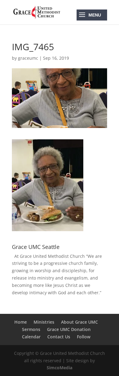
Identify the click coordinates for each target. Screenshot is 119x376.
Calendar (31, 337)
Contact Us (58, 337)
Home (20, 322)
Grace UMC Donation (69, 329)
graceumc (28, 58)
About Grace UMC (79, 322)
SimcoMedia (59, 367)
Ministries (44, 322)
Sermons (31, 329)
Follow (83, 337)
